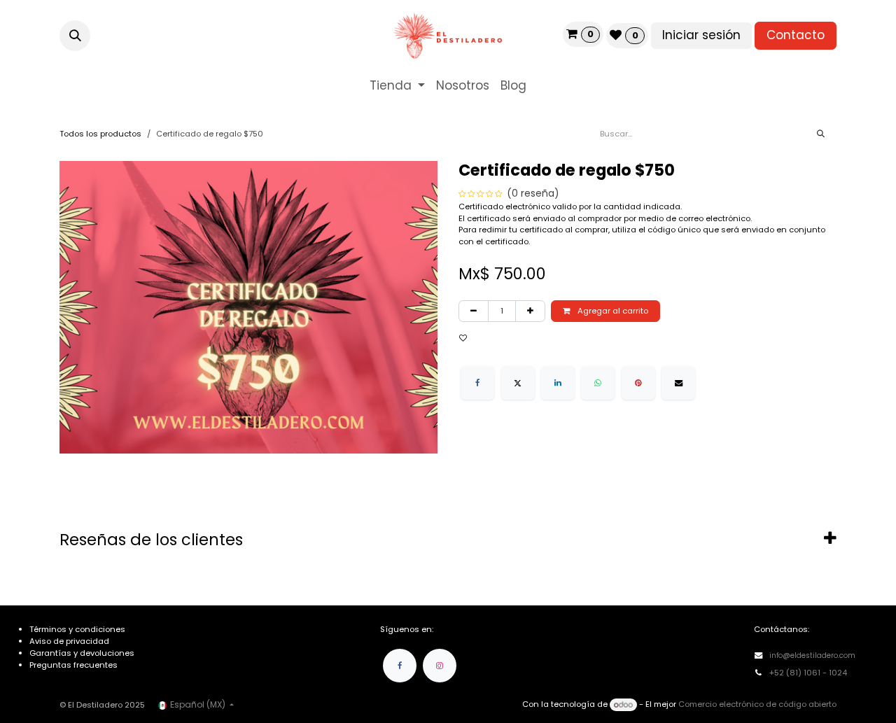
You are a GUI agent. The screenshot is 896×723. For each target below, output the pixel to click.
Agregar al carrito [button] (611, 310)
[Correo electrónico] (678, 383)
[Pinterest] (638, 383)
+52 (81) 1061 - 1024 (809, 672)
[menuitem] (397, 86)
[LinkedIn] (558, 383)
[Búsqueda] (820, 134)
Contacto (795, 35)
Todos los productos (100, 133)
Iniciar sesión (701, 35)
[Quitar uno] (473, 311)
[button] (74, 35)
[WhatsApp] (598, 383)
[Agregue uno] (530, 311)
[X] (518, 383)
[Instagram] (439, 665)
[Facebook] (477, 383)
